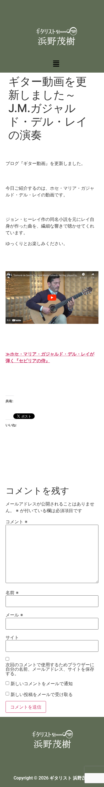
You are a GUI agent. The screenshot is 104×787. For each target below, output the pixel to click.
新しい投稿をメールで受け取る (42, 694)
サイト (12, 637)
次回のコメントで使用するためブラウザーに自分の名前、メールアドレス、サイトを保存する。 (50, 669)
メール (14, 615)
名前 (12, 592)
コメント (16, 521)
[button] (56, 64)
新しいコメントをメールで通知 (42, 683)
